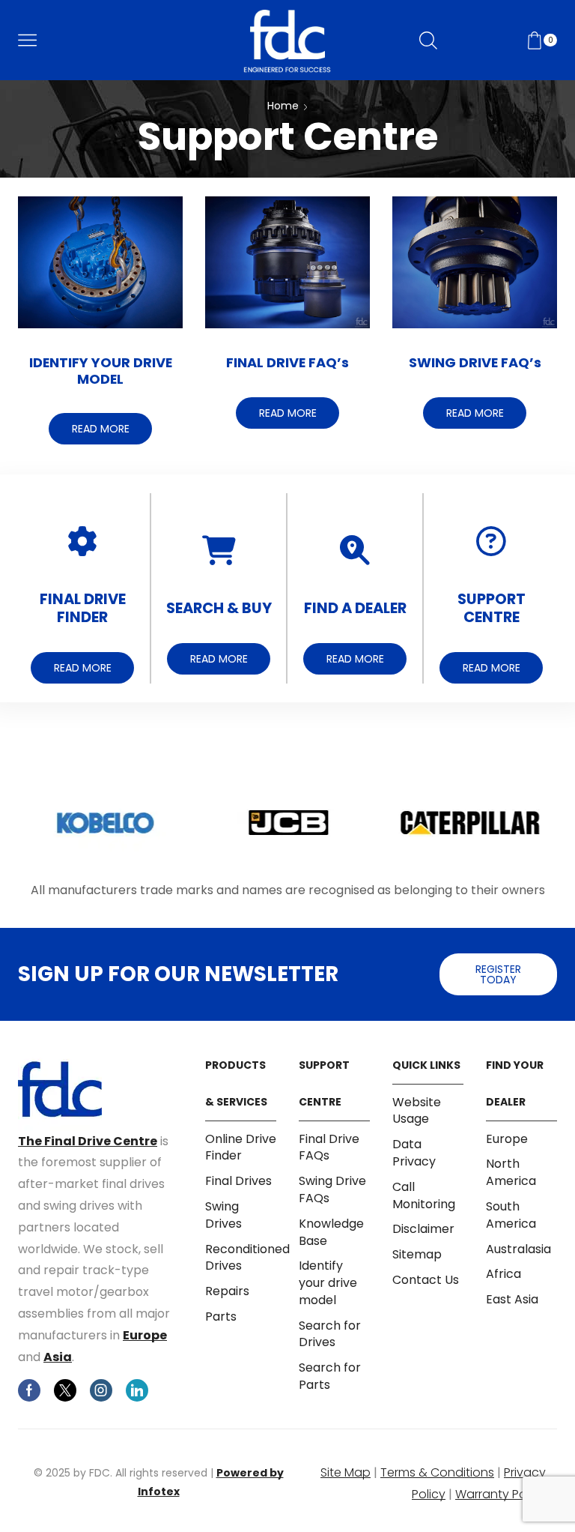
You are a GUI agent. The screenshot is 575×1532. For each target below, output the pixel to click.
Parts (221, 1316)
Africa (503, 1273)
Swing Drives (223, 1215)
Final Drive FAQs (329, 1148)
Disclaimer (423, 1228)
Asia (57, 1357)
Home (283, 105)
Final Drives (238, 1180)
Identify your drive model (328, 1283)
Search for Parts (330, 1376)
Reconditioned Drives (247, 1257)
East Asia (512, 1299)
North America (511, 1172)
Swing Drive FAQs (332, 1189)
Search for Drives (330, 1334)
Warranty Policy (500, 1494)
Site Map (345, 1472)
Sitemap (417, 1254)
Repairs (227, 1291)
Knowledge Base (331, 1232)
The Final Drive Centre (87, 1141)
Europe (145, 1335)
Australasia (518, 1249)
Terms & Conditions (437, 1472)
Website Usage (416, 1111)
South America (511, 1215)
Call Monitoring (423, 1195)
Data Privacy (414, 1153)
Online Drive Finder (240, 1148)
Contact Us (425, 1279)
